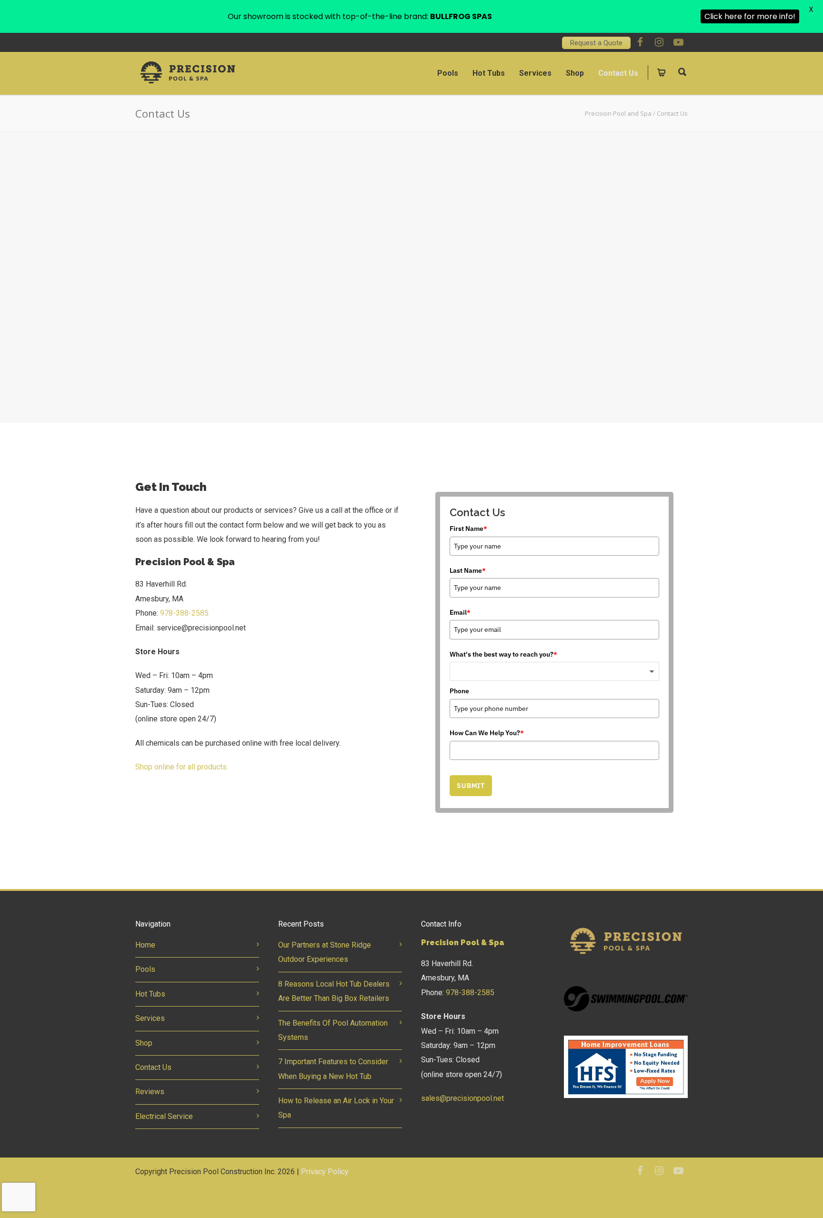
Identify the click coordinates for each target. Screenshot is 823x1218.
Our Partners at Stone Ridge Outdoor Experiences (324, 952)
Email (460, 612)
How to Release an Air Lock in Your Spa (336, 1107)
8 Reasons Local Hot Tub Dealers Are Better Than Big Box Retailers (334, 991)
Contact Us (618, 73)
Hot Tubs (488, 73)
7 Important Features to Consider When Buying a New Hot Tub (333, 1068)
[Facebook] (640, 42)
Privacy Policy (325, 1171)
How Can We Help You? (487, 733)
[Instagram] (659, 42)
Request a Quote (596, 43)
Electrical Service (164, 1116)
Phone (459, 691)
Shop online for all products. (182, 766)
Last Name (468, 570)
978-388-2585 (184, 613)
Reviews (149, 1091)
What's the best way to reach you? (503, 654)
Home (145, 944)
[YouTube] (678, 42)
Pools (447, 73)
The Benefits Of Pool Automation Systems (333, 1030)
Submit (471, 785)
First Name (468, 528)
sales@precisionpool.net (462, 1098)
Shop (575, 73)
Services (535, 73)
